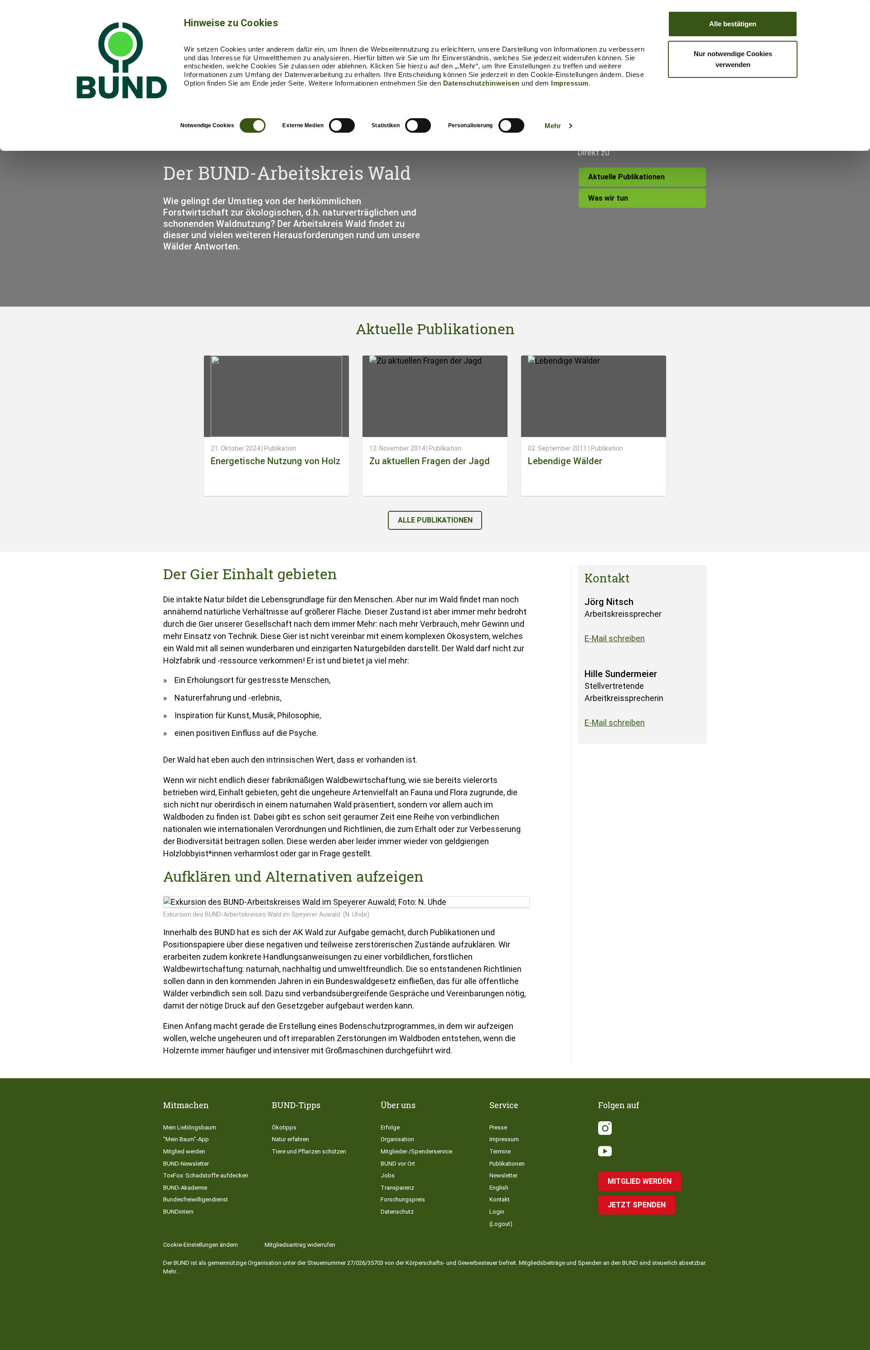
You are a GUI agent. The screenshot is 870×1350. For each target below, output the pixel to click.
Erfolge (390, 1127)
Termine (500, 1151)
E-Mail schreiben (615, 638)
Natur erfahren (290, 1139)
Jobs (388, 1175)
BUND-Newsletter (186, 1163)
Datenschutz (397, 1211)
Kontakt (499, 1199)
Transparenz (397, 1187)
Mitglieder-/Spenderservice (416, 1151)
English (498, 1187)
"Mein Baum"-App (186, 1139)
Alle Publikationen (435, 520)
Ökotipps (284, 1127)
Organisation (397, 1139)
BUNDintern (178, 1211)
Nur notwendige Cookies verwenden (733, 59)
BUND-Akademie (185, 1187)
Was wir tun (608, 198)
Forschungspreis (403, 1199)
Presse (498, 1127)
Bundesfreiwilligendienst (195, 1199)
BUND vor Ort (398, 1163)
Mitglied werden (184, 1151)
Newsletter (503, 1175)
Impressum (570, 83)
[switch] (342, 125)
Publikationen (507, 1163)
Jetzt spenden (637, 1205)
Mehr (553, 126)
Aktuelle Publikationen (626, 177)
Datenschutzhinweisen (481, 83)
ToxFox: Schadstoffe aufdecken (205, 1175)
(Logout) (500, 1223)
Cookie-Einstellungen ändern (200, 1244)
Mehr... (171, 1271)
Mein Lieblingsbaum (189, 1127)
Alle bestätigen (732, 24)
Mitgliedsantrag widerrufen (300, 1244)
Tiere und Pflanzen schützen (309, 1151)
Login (496, 1211)
